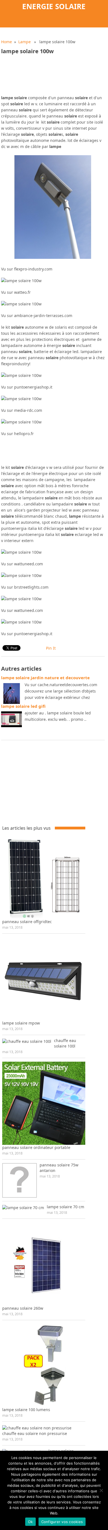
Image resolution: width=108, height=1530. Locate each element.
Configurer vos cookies (62, 1521)
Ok (30, 1521)
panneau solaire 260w (22, 1308)
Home (6, 41)
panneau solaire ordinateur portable (36, 1147)
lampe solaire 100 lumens (26, 1409)
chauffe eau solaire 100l (65, 1043)
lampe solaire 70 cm (65, 1206)
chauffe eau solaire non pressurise (34, 1433)
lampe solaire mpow (21, 1023)
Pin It (51, 648)
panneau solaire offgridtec (27, 921)
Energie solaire (54, 6)
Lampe (24, 41)
